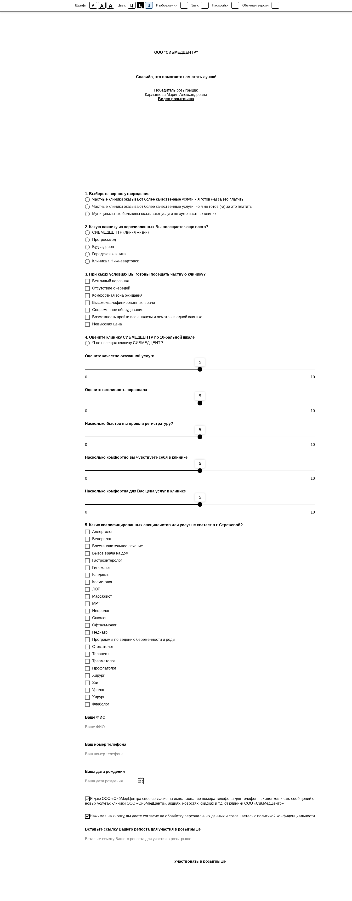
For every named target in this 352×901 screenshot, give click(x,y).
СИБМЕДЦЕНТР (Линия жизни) (120, 232)
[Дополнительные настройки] (235, 5)
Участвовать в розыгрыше (200, 861)
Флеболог (100, 704)
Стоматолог (102, 647)
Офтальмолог (104, 625)
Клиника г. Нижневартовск (115, 261)
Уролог (98, 690)
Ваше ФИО (95, 717)
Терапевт (100, 654)
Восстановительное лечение (117, 546)
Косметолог (102, 582)
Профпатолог (104, 668)
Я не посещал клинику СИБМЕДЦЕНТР (127, 343)
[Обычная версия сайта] (275, 5)
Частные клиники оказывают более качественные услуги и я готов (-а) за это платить (167, 199)
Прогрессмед (104, 239)
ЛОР (96, 589)
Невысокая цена (107, 324)
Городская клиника (109, 254)
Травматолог (103, 661)
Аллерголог (102, 532)
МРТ (96, 603)
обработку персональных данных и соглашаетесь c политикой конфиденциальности (240, 816)
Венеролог (101, 539)
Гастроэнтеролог (107, 560)
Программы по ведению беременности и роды (133, 639)
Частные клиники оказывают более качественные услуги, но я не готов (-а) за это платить (172, 206)
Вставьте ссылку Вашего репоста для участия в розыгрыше (143, 829)
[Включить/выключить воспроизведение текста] (205, 5)
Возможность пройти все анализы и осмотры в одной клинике (147, 317)
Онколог (99, 618)
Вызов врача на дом (110, 553)
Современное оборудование (117, 310)
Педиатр (100, 632)
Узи (95, 683)
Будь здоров (103, 247)
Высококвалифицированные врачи (123, 302)
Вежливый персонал (110, 281)
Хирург (98, 675)
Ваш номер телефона (105, 744)
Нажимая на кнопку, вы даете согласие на (202, 816)
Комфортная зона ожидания (117, 295)
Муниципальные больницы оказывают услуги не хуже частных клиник (154, 214)
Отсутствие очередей (111, 288)
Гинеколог (101, 568)
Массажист (102, 596)
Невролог (100, 611)
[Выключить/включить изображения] (184, 5)
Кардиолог (101, 575)
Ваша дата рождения (105, 771)
